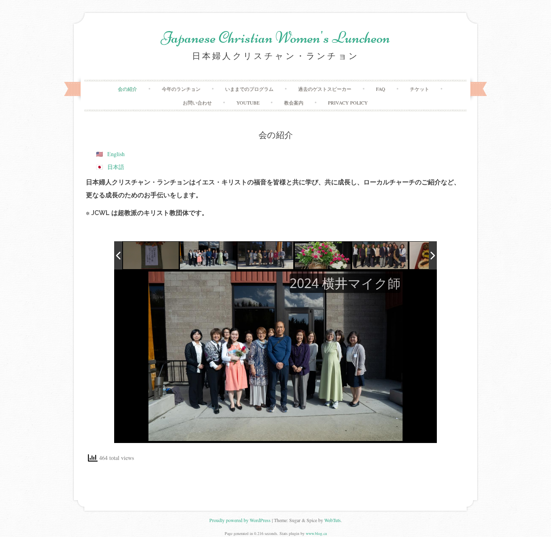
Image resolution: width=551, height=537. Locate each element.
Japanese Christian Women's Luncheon (275, 37)
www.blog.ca (316, 533)
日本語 (115, 167)
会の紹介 (127, 89)
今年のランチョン (181, 89)
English (116, 154)
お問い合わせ (197, 102)
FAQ (380, 89)
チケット (419, 89)
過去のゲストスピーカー (324, 89)
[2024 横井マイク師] (208, 255)
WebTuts (332, 520)
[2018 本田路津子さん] (266, 255)
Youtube (247, 102)
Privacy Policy (348, 102)
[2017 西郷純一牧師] (380, 255)
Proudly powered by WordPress (240, 520)
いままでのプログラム (249, 89)
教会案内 (293, 102)
